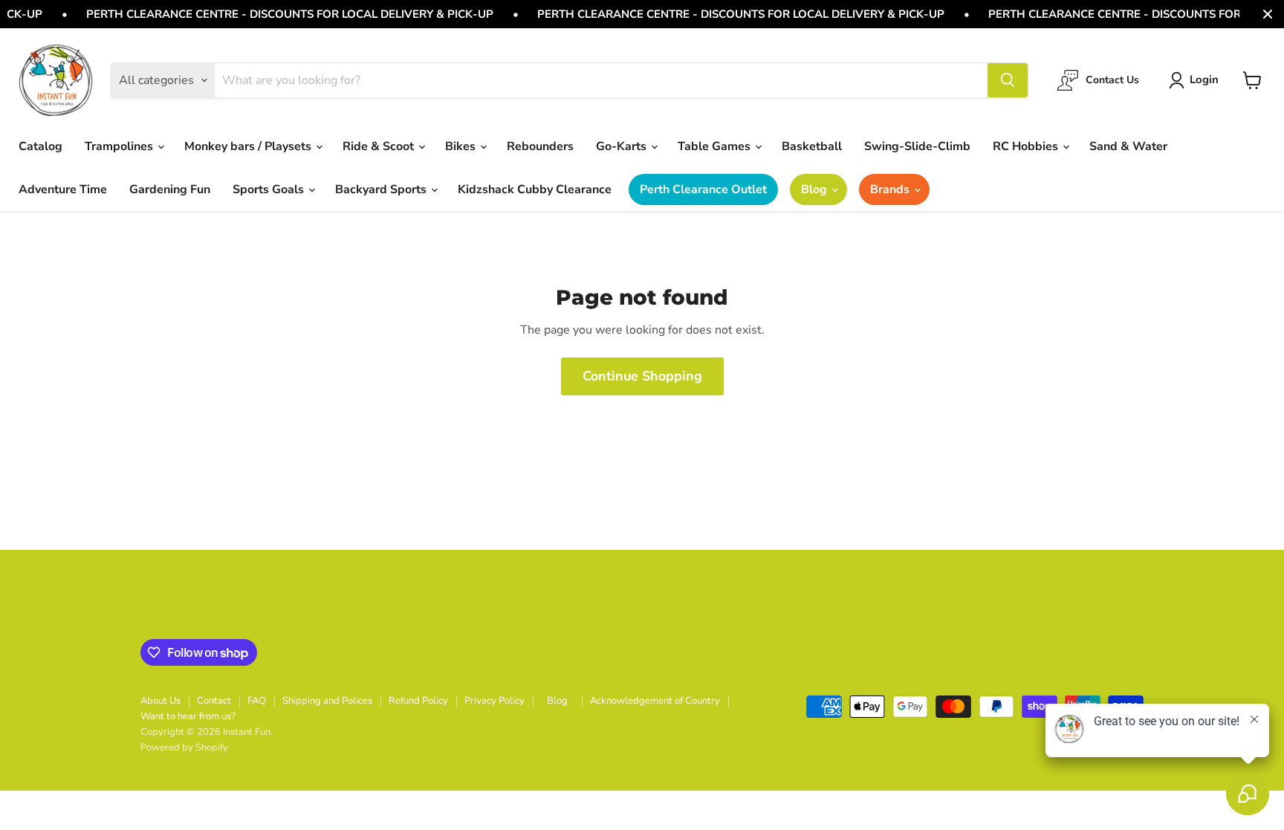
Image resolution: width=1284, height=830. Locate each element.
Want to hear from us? (188, 716)
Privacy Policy (494, 700)
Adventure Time (63, 189)
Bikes (462, 146)
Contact (214, 700)
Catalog (40, 146)
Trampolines (120, 146)
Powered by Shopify (184, 747)
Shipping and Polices (327, 700)
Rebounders (540, 146)
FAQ (256, 700)
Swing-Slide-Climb (917, 146)
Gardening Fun (169, 189)
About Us (160, 700)
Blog (815, 189)
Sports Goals (270, 189)
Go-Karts (622, 146)
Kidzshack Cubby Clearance (535, 189)
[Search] (1008, 80)
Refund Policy (418, 700)
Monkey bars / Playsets (249, 146)
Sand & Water (1128, 146)
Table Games (715, 146)
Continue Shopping (642, 376)
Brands (891, 189)
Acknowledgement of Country (655, 700)
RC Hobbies (1027, 146)
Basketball (812, 146)
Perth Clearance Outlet (703, 189)
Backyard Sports (382, 189)
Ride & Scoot (380, 146)
